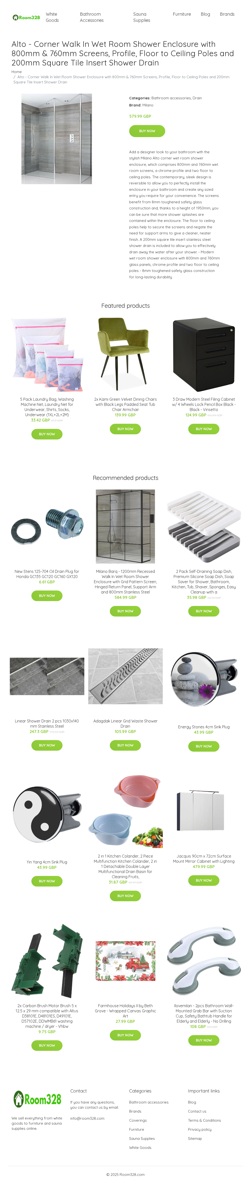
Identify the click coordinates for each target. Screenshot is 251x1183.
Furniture (182, 14)
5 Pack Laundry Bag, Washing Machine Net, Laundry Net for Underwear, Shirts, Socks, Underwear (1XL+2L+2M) (47, 407)
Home (17, 71)
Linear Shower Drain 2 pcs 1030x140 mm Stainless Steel (47, 724)
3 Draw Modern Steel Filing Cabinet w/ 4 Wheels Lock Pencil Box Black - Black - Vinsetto (204, 404)
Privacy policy (200, 1129)
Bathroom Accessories (92, 17)
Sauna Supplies (141, 17)
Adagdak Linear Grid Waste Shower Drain (125, 724)
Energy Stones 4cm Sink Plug (204, 726)
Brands (227, 14)
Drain (197, 98)
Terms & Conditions (204, 1120)
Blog (205, 14)
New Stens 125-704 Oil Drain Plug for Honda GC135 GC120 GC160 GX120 (47, 574)
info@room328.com (87, 1118)
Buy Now (147, 131)
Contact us (197, 1111)
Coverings (138, 1120)
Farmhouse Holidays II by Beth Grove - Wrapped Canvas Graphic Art (125, 1010)
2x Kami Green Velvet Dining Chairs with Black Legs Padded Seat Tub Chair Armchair (125, 404)
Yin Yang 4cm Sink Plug (47, 862)
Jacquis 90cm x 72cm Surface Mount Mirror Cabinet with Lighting (204, 859)
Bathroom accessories (171, 98)
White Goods (52, 17)
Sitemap (195, 1138)
